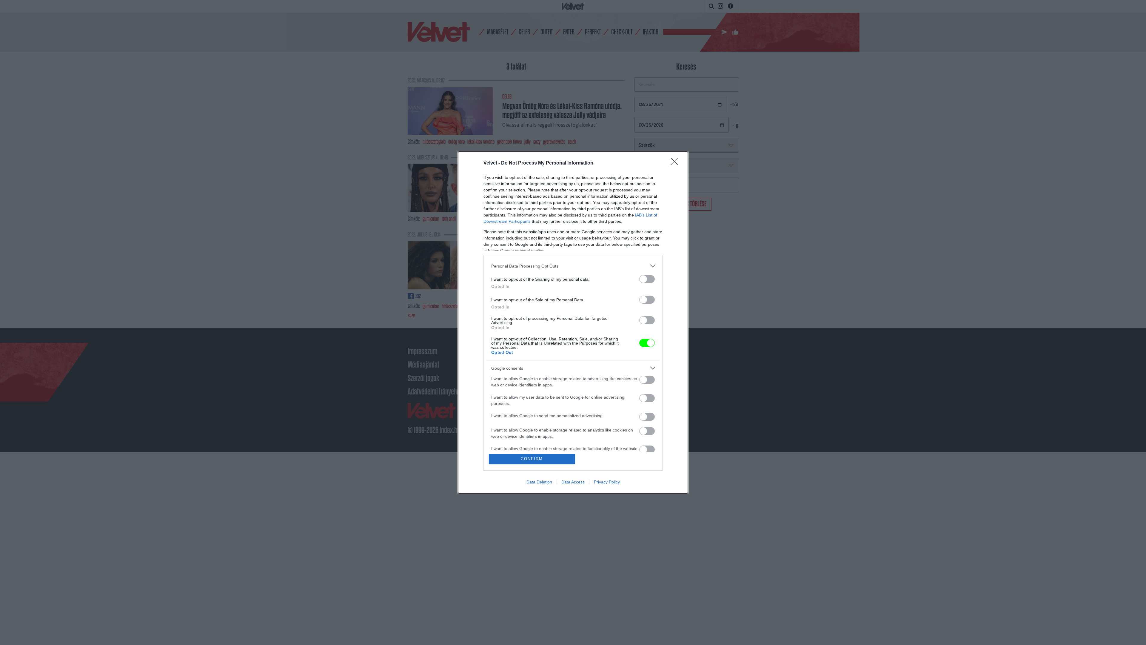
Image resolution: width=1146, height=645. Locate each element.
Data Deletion (539, 482)
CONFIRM (532, 459)
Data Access (573, 482)
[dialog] (573, 322)
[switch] (647, 279)
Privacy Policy (607, 482)
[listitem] (573, 266)
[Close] (676, 163)
